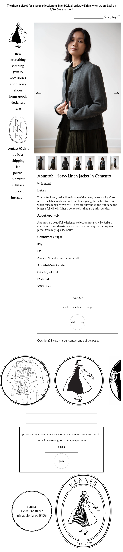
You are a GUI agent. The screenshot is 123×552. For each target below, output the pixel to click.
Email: (61, 446)
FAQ (18, 167)
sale (18, 108)
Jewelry (18, 72)
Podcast (18, 191)
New (18, 53)
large (89, 307)
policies (87, 340)
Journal (18, 173)
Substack (18, 185)
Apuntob (46, 183)
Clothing (18, 66)
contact (72, 340)
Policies (18, 154)
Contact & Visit (18, 148)
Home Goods (18, 96)
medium (77, 307)
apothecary (18, 84)
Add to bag (77, 322)
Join (61, 461)
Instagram (18, 197)
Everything (18, 59)
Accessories (18, 78)
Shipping (18, 160)
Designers (18, 102)
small (66, 307)
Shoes (18, 90)
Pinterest (18, 179)
